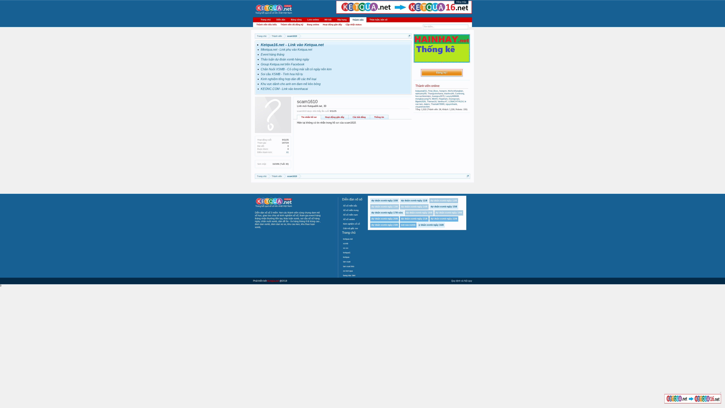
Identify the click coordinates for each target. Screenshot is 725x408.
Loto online (313, 20)
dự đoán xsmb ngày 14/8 (414, 206)
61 (287, 152)
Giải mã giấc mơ (350, 228)
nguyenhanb (451, 104)
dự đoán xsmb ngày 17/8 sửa (387, 212)
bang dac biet (349, 275)
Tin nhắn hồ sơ (309, 117)
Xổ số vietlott (349, 219)
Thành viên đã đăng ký (292, 24)
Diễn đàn (280, 20)
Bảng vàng (296, 20)
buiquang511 (421, 91)
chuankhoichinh (422, 107)
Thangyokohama (435, 93)
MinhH (435, 99)
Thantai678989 (437, 104)
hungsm (443, 91)
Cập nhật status (354, 24)
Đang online (313, 24)
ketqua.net (348, 239)
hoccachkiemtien (423, 96)
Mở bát (328, 20)
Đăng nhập (461, 2)
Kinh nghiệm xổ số (351, 224)
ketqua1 (346, 252)
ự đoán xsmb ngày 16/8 (431, 225)
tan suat (346, 261)
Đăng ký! (441, 72)
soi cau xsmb (408, 225)
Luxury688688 (452, 96)
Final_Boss (433, 91)
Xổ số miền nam (350, 215)
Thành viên (358, 20)
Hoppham (443, 99)
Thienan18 (432, 101)
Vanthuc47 (442, 101)
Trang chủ (266, 20)
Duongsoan (454, 99)
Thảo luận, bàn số (378, 20)
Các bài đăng (359, 117)
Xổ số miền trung (351, 210)
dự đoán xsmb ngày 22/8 (444, 218)
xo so (345, 248)
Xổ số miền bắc (350, 206)
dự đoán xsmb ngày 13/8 (384, 206)
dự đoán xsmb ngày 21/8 (414, 218)
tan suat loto (348, 266)
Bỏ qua (720, 392)
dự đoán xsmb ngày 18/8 (419, 212)
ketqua (346, 257)
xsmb (345, 243)
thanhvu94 (449, 93)
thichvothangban (455, 91)
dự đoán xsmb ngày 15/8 (444, 206)
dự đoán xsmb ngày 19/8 (449, 212)
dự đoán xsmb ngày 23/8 (384, 225)
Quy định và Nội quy (461, 281)
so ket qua (348, 271)
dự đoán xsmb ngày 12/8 (443, 200)
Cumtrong (459, 93)
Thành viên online (427, 85)
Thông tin (379, 117)
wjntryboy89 (421, 93)
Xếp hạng (342, 20)
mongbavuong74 (423, 99)
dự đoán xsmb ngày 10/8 (384, 200)
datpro (427, 104)
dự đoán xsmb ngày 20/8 (384, 218)
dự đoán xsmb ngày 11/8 (414, 200)
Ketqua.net (273, 281)
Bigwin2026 (420, 101)
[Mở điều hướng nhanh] (409, 36)
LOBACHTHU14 (456, 101)
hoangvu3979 (438, 96)
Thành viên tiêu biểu (266, 24)
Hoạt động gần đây (334, 117)
